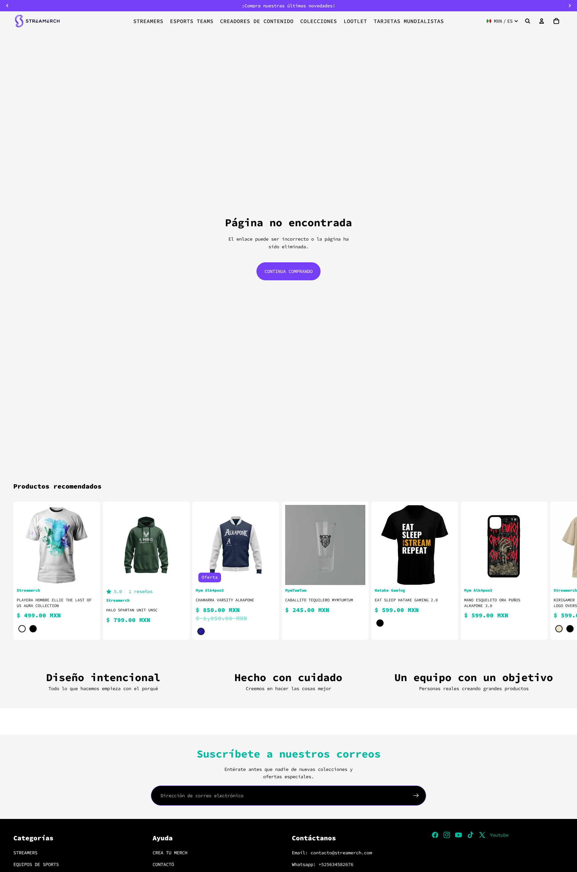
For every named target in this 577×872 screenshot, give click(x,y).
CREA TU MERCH (170, 853)
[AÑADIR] (355, 575)
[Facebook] (435, 835)
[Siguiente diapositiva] (556, 571)
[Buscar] (527, 21)
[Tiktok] (470, 835)
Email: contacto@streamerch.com (332, 853)
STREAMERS (25, 853)
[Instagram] (447, 835)
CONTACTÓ (163, 864)
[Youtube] (458, 835)
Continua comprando (288, 271)
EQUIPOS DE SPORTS (36, 864)
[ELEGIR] (86, 575)
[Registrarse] (416, 796)
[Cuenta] (541, 21)
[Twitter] (482, 835)
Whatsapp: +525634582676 (322, 864)
